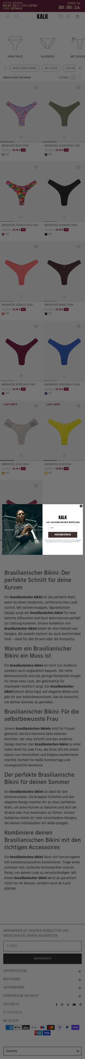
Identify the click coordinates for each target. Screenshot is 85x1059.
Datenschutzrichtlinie (67, 541)
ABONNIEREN (62, 535)
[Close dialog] (81, 506)
